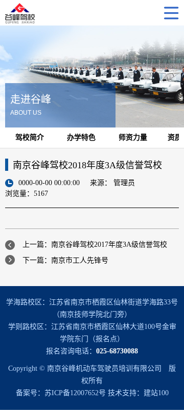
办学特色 (81, 137)
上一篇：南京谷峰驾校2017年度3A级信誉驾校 (94, 244)
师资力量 (133, 137)
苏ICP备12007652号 (75, 393)
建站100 (156, 393)
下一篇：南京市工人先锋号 (65, 260)
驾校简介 (29, 137)
